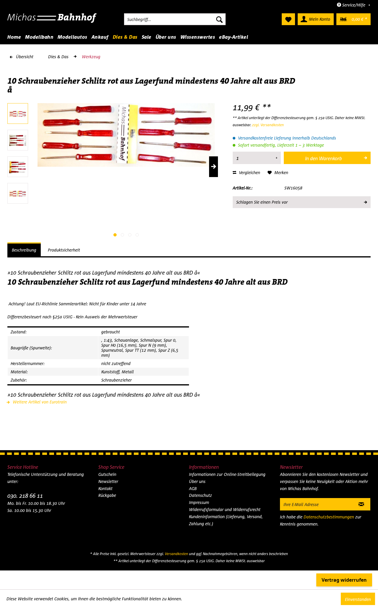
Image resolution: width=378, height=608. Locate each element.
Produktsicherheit (64, 249)
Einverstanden (358, 599)
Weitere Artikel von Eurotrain (39, 401)
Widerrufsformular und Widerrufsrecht (224, 509)
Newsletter (108, 481)
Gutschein (107, 474)
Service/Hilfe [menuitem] (353, 4)
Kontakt (105, 488)
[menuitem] (175, 19)
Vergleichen (249, 172)
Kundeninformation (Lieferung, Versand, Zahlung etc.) (226, 520)
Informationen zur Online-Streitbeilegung (227, 474)
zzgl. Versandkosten (268, 125)
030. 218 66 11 (25, 495)
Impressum (199, 502)
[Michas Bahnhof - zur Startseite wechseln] (52, 20)
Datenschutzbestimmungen (329, 516)
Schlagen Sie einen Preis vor (262, 202)
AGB (193, 488)
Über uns (197, 481)
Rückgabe (107, 495)
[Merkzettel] (288, 19)
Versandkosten (176, 554)
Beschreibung (24, 249)
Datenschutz (200, 495)
